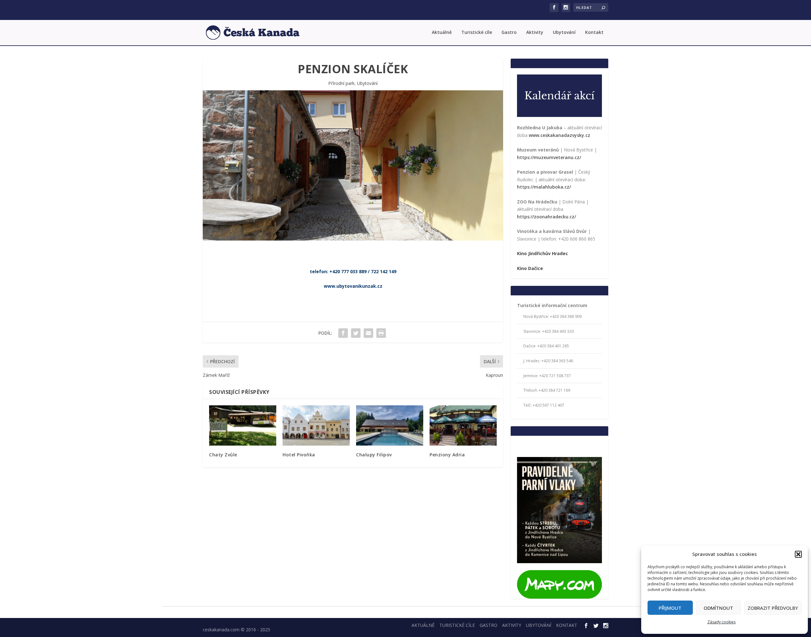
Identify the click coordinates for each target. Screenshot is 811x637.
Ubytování (564, 32)
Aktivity (534, 32)
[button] (798, 554)
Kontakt (594, 32)
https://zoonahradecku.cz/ (546, 217)
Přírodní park (341, 83)
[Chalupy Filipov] (389, 425)
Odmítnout (718, 608)
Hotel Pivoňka (299, 455)
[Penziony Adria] (463, 425)
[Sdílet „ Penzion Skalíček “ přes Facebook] (343, 333)
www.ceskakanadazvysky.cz (559, 135)
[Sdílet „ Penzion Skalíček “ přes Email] (368, 333)
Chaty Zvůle (223, 455)
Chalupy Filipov (374, 455)
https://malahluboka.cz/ (544, 187)
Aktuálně (442, 32)
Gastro (509, 32)
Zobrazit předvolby (773, 608)
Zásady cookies (721, 622)
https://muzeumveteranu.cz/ (549, 157)
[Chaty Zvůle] (242, 425)
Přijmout (670, 608)
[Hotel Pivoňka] (316, 425)
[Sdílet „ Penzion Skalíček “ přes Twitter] (355, 333)
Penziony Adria (447, 455)
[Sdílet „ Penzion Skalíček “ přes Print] (381, 333)
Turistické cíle (476, 32)
